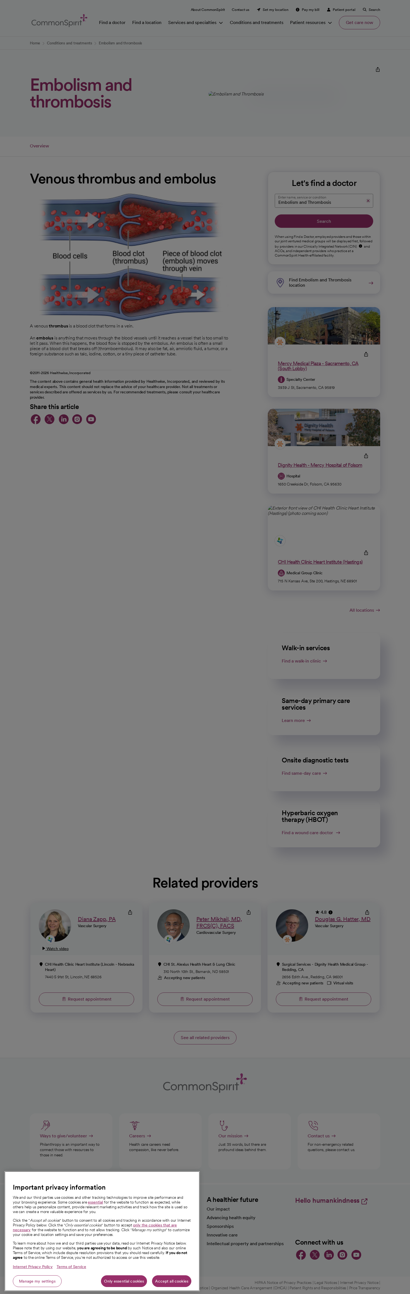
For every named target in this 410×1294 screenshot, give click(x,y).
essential (95, 1202)
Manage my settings (37, 1281)
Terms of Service (71, 1266)
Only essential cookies (124, 1281)
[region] (102, 1231)
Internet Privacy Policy (33, 1266)
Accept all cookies (171, 1281)
